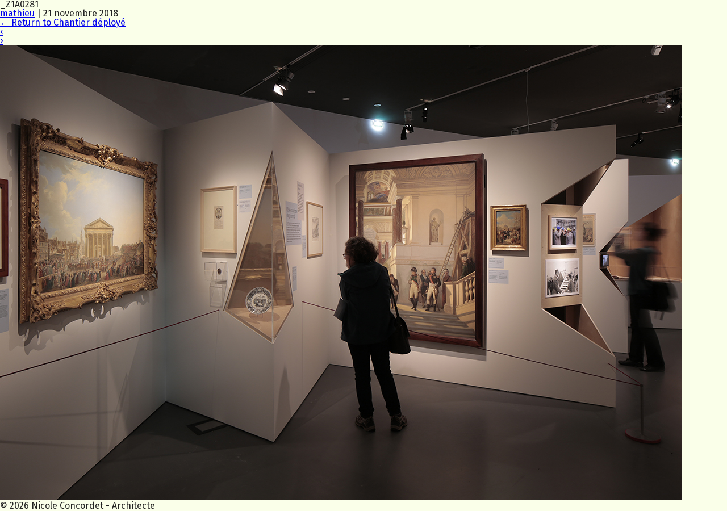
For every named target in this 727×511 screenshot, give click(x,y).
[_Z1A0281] (341, 496)
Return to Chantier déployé (63, 22)
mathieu (17, 13)
